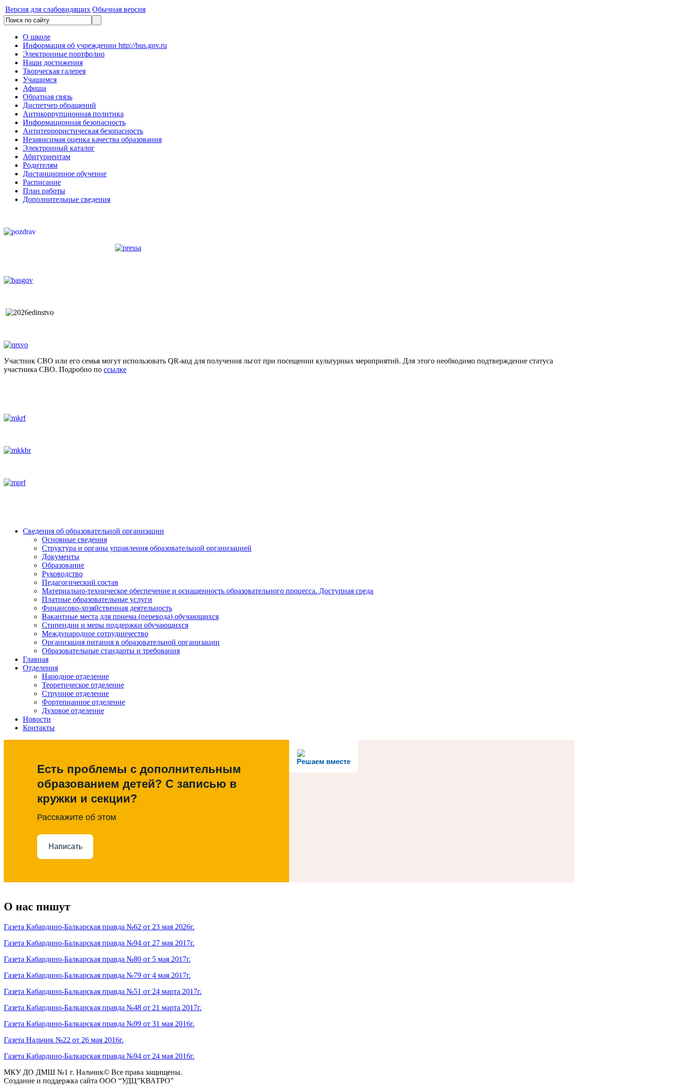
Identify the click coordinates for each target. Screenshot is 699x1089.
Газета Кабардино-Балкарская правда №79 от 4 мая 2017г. (97, 975)
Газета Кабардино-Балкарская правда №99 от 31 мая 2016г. (99, 1024)
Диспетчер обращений (59, 105)
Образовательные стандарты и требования (111, 651)
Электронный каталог (59, 148)
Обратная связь (47, 97)
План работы (44, 191)
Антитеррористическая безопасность (83, 131)
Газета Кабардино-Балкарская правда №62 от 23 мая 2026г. (99, 927)
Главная (36, 659)
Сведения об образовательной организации (93, 531)
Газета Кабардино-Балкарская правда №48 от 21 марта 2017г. (103, 1007)
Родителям (40, 165)
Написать (65, 846)
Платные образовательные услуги (97, 599)
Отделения (40, 668)
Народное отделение (75, 676)
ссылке (115, 369)
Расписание (42, 182)
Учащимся (40, 80)
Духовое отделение (73, 711)
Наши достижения (53, 62)
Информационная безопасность (74, 122)
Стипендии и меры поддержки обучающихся (115, 625)
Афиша (34, 88)
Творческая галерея (54, 71)
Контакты (39, 728)
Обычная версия (119, 9)
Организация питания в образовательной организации (131, 642)
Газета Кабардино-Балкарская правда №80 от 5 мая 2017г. (97, 959)
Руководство (62, 574)
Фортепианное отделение (83, 702)
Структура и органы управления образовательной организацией (147, 548)
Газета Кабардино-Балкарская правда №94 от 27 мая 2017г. (99, 943)
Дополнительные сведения (66, 199)
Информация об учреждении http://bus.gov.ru (95, 45)
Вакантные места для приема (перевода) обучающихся (130, 616)
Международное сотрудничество (95, 634)
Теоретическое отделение (83, 685)
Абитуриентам (46, 157)
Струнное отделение (75, 693)
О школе (36, 37)
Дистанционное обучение (65, 174)
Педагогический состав (80, 582)
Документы (60, 557)
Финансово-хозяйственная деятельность (107, 608)
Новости (37, 719)
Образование (63, 565)
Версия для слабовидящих (47, 9)
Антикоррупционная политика (73, 114)
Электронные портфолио (64, 54)
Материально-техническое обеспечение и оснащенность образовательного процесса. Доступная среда (207, 591)
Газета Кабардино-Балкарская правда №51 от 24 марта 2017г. (103, 991)
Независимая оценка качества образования (92, 139)
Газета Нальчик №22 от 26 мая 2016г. (64, 1040)
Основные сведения (74, 539)
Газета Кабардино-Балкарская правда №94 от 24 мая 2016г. (99, 1056)
